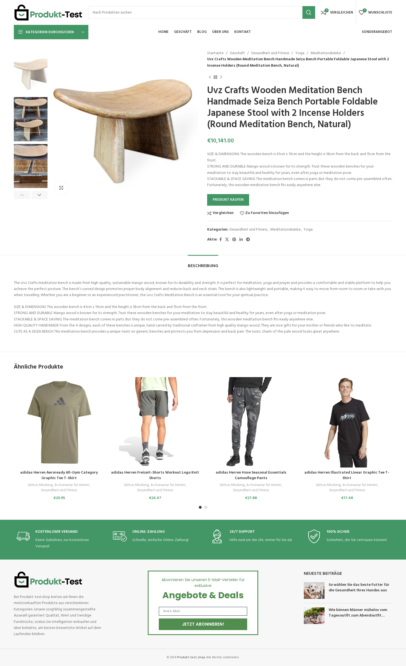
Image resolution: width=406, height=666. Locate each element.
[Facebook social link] (220, 240)
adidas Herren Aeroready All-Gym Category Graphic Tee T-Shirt (59, 475)
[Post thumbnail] (314, 590)
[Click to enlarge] (61, 188)
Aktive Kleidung (40, 485)
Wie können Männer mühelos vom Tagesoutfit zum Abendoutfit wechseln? (358, 615)
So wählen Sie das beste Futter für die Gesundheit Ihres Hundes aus (359, 588)
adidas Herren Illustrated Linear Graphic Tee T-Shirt (346, 475)
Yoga (299, 53)
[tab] (203, 263)
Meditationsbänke (325, 53)
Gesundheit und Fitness (270, 53)
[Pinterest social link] (234, 240)
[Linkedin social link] (241, 240)
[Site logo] (48, 12)
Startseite (215, 53)
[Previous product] (210, 77)
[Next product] (221, 77)
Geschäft (237, 53)
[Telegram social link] (248, 240)
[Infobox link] (57, 539)
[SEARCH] (308, 12)
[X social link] (227, 240)
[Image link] (48, 579)
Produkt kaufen (228, 200)
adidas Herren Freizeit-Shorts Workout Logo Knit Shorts (155, 475)
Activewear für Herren (71, 485)
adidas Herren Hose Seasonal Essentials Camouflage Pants (251, 475)
